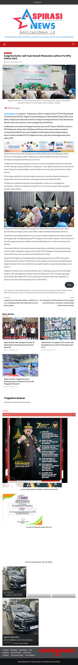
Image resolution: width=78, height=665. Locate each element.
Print (69, 285)
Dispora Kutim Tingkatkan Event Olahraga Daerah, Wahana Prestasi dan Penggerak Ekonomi (19, 381)
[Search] (73, 44)
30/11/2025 (50, 350)
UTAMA (5, 650)
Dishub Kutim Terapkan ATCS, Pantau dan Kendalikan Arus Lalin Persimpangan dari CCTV (57, 344)
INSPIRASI (23, 650)
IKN (30, 650)
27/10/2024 (15, 62)
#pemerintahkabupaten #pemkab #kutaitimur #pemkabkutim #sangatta (42, 292)
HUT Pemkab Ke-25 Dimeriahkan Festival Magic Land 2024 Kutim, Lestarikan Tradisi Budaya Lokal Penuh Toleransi (56, 301)
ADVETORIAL (8, 53)
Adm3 (6, 350)
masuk (14, 402)
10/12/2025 (12, 350)
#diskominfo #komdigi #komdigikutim (19, 290)
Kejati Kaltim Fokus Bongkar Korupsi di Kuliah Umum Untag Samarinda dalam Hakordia (19, 344)
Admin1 (8, 62)
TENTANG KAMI (17, 655)
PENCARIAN (30, 655)
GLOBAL (5, 655)
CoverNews (46, 662)
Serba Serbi (22, 337)
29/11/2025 (12, 386)
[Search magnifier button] (74, 414)
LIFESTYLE (27, 653)
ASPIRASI (13, 650)
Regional (15, 337)
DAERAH (5, 653)
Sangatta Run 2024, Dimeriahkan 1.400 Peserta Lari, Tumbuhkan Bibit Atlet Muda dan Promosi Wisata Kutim (21, 301)
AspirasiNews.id (10, 113)
